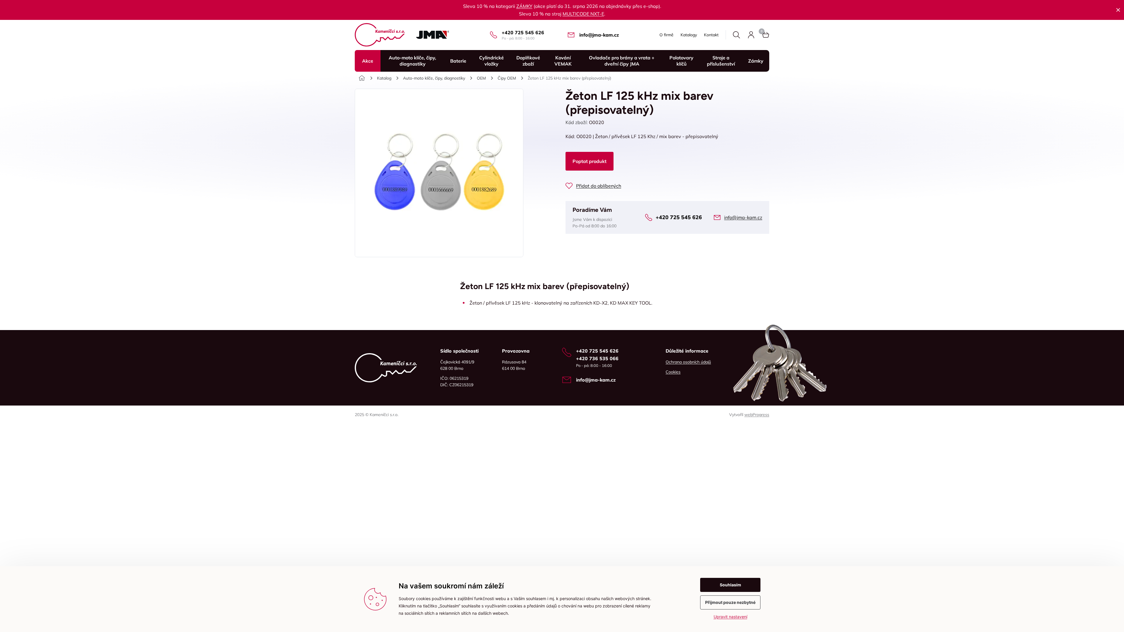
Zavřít (1118, 10)
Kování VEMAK (563, 61)
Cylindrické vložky (491, 61)
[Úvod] (361, 78)
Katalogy (689, 34)
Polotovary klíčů (681, 61)
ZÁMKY (524, 6)
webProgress (756, 414)
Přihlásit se (751, 35)
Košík (765, 35)
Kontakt (711, 34)
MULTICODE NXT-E (583, 14)
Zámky (755, 61)
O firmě (666, 34)
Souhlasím (730, 584)
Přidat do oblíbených (598, 186)
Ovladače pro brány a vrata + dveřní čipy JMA (621, 61)
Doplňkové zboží (528, 61)
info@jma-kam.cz (599, 35)
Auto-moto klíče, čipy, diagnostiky (412, 61)
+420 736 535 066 (597, 358)
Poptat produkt (589, 161)
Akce (367, 61)
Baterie (458, 61)
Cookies (673, 372)
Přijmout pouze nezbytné (730, 602)
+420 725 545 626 (523, 32)
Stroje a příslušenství (721, 61)
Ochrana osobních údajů (688, 362)
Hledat (736, 35)
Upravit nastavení (730, 616)
